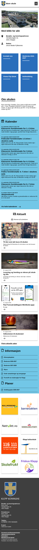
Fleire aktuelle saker (9, 343)
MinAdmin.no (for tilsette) (7, 537)
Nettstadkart (4, 536)
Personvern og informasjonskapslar (10, 532)
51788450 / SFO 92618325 (9, 522)
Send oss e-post (6, 526)
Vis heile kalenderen (9, 206)
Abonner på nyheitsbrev (21, 219)
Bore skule (11, 3)
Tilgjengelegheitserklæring (8, 534)
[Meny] (36, 3)
